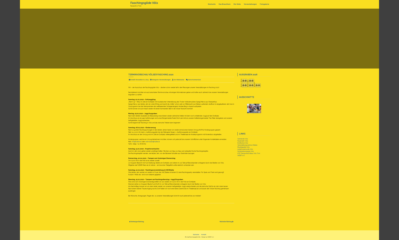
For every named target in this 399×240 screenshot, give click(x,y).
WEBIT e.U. (241, 155)
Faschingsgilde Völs (144, 3)
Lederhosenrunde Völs (245, 149)
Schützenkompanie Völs (245, 151)
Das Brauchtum (224, 4)
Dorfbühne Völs (242, 143)
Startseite (212, 4)
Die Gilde (237, 4)
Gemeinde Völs (242, 139)
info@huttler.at (136, 141)
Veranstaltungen (250, 4)
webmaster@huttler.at (152, 141)
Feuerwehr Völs (242, 141)
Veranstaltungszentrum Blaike (247, 145)
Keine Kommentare (194, 79)
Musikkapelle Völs (243, 147)
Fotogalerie (264, 4)
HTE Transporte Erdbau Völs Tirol (248, 153)
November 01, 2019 (142, 79)
